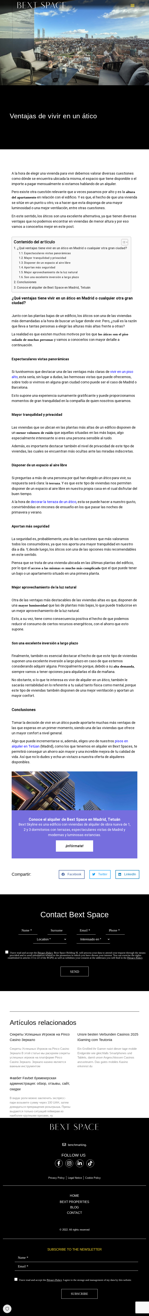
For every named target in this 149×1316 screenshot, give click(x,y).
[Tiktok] (90, 1163)
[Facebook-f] (59, 1163)
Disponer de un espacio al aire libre (47, 263)
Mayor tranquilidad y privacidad (45, 258)
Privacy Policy (45, 952)
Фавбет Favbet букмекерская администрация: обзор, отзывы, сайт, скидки (40, 1083)
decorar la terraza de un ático (53, 502)
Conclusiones (26, 282)
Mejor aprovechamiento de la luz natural (51, 272)
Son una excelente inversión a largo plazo (51, 277)
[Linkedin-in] (80, 1163)
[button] (132, 5)
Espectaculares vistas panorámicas (47, 253)
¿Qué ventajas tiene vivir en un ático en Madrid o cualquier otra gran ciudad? (72, 248)
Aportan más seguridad (39, 267)
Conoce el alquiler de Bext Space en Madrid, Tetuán (53, 287)
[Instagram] (69, 1163)
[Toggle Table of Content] (122, 242)
